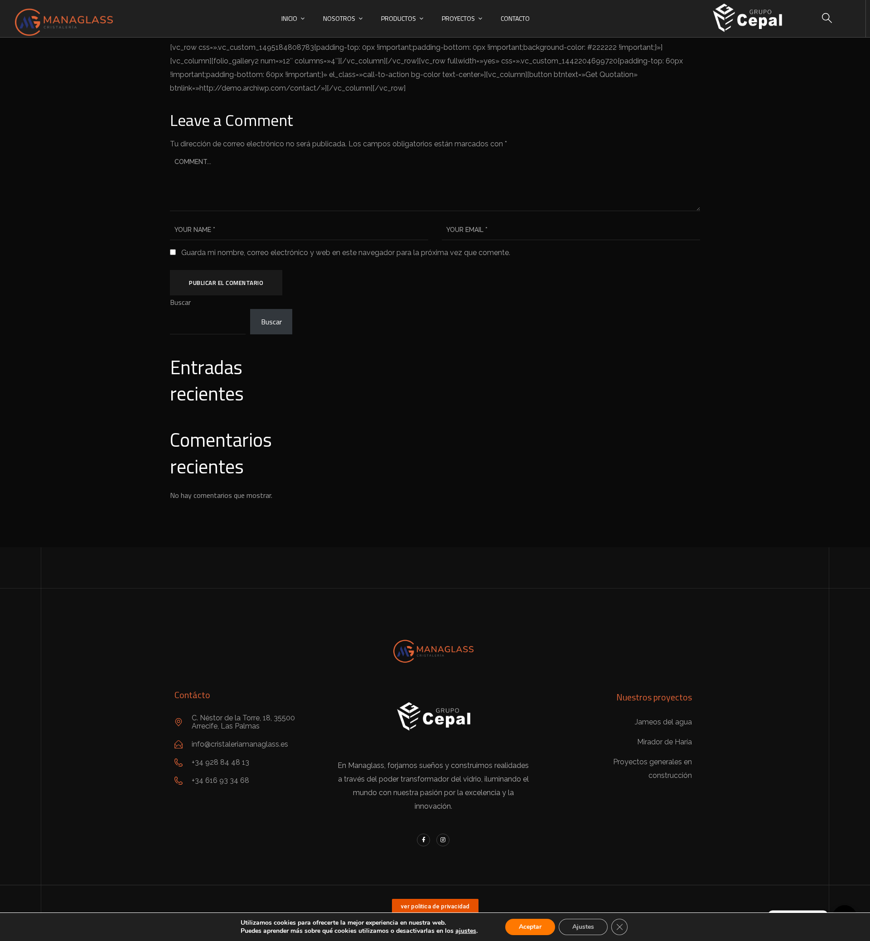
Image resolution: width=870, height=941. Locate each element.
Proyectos (458, 18)
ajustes (465, 931)
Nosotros (339, 18)
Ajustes (583, 926)
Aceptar (530, 926)
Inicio (289, 18)
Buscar (180, 302)
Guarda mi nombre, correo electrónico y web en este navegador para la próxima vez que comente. (345, 252)
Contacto (515, 18)
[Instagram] (443, 840)
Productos (398, 18)
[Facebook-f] (423, 840)
